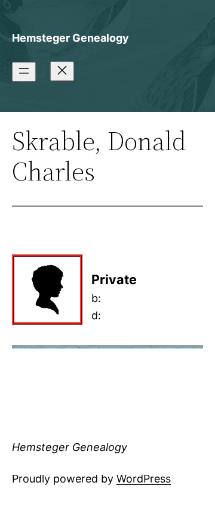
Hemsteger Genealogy (70, 38)
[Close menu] (62, 71)
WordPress (143, 478)
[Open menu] (24, 72)
